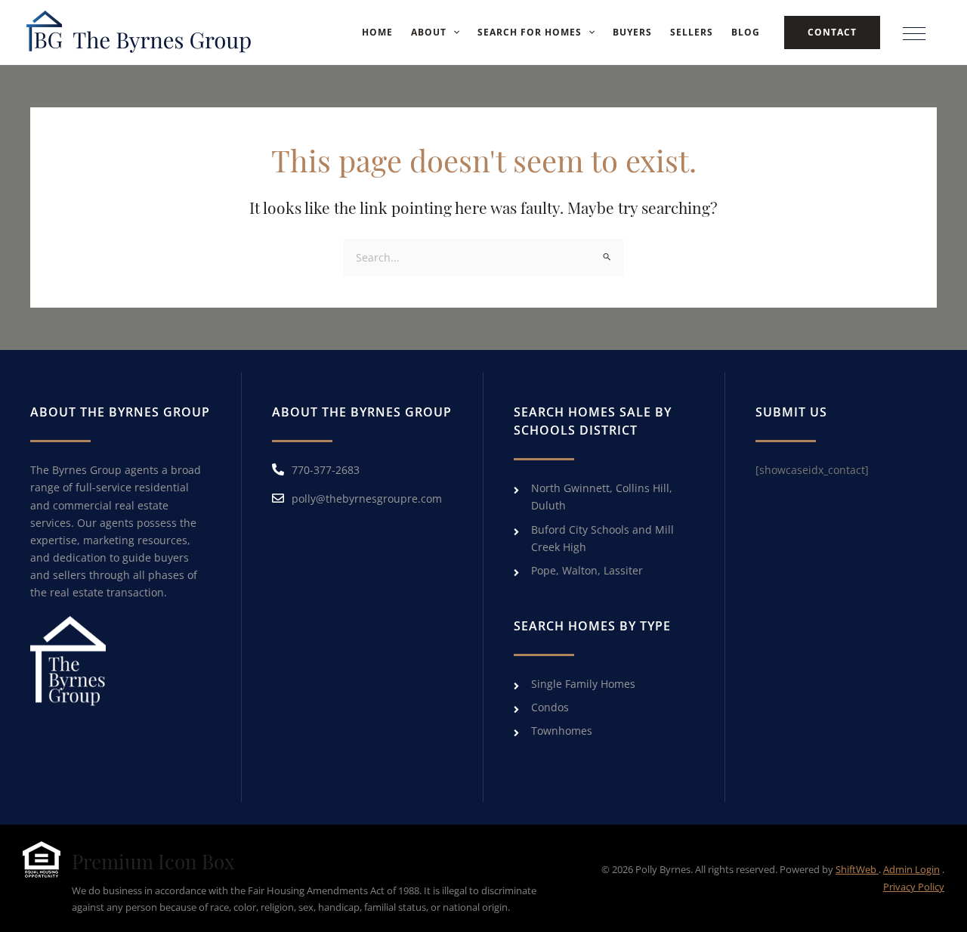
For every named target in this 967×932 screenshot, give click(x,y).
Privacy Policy (913, 886)
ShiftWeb (857, 869)
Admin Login (911, 869)
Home (377, 32)
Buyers (632, 32)
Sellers (691, 32)
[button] (452, 32)
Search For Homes (529, 32)
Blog (745, 32)
